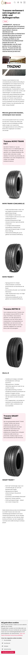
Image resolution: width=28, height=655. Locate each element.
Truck (5, 21)
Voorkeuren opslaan (8, 652)
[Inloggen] (18, 2)
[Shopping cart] (21, 2)
